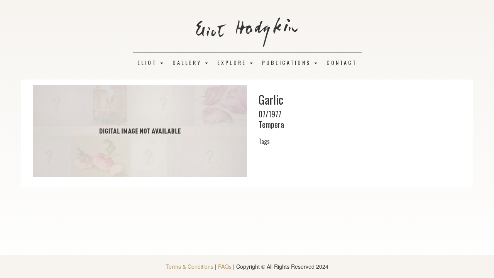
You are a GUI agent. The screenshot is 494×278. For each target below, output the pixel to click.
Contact (342, 62)
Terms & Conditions (189, 266)
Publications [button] (287, 62)
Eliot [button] (148, 62)
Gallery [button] (188, 62)
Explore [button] (233, 62)
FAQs (225, 266)
